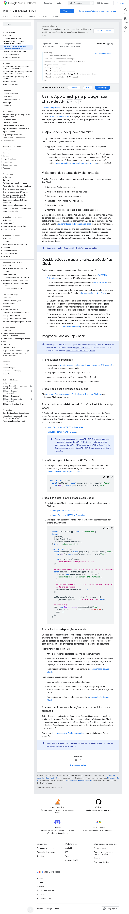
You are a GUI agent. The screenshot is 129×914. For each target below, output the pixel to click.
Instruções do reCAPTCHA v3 (65, 511)
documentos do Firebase (69, 326)
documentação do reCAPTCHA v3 (76, 448)
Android (73, 88)
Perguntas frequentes (46, 848)
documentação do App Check (93, 293)
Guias (5, 16)
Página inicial (46, 44)
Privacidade (58, 909)
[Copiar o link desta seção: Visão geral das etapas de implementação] (102, 173)
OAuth (73, 746)
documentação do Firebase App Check (75, 224)
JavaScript (102, 87)
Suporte (97, 858)
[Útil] (108, 44)
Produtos (48, 3)
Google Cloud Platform (46, 890)
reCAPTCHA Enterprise (59, 116)
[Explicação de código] (104, 477)
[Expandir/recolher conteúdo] (56, 52)
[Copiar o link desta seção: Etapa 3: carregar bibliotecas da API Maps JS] (96, 460)
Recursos (43, 16)
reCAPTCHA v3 (100, 283)
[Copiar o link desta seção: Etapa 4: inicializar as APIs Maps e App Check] (96, 498)
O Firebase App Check (52, 107)
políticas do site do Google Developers (77, 780)
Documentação (50, 47)
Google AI (40, 894)
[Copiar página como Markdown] (76, 102)
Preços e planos (100, 848)
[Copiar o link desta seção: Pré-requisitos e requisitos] (75, 360)
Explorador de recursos (46, 852)
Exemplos (31, 16)
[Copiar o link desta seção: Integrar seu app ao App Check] (87, 336)
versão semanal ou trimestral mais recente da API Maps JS (86, 365)
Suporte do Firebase (82, 348)
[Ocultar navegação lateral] (30, 909)
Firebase (40, 886)
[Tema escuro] (108, 477)
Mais (59, 3)
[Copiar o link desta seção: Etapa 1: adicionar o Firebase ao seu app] (90, 389)
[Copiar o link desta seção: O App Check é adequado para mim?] (95, 132)
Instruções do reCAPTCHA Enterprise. (68, 515)
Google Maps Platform (73, 44)
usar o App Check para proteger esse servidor (76, 163)
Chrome (40, 882)
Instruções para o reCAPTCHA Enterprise (65, 427)
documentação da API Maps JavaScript (64, 471)
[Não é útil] (112, 44)
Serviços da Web (71, 860)
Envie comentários (103, 53)
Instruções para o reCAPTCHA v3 (61, 432)
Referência (17, 16)
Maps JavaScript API (24, 10)
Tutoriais (40, 856)
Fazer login (121, 3)
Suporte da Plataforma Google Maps (80, 351)
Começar (67, 11)
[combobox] (81, 3)
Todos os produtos (44, 898)
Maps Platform (27, 3)
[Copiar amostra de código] (112, 477)
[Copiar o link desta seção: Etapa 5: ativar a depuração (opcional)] (88, 629)
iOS (87, 88)
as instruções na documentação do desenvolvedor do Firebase (74, 394)
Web (5, 10)
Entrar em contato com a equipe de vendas (97, 11)
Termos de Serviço (101, 862)
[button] (16, 140)
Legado (55, 16)
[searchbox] (17, 24)
